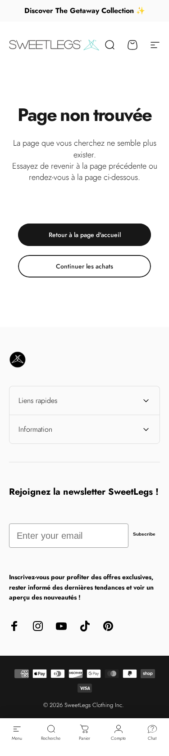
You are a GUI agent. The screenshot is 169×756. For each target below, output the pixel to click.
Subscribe (144, 534)
